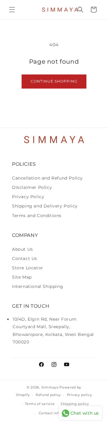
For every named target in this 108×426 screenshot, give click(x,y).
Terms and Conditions (37, 215)
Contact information (57, 413)
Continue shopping (54, 81)
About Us (22, 249)
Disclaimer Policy (32, 187)
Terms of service (40, 404)
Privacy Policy (28, 196)
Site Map (22, 277)
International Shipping (37, 286)
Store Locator (27, 267)
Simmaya (49, 387)
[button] (12, 9)
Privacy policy (79, 395)
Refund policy (48, 395)
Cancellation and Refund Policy (47, 178)
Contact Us (24, 258)
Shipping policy (75, 404)
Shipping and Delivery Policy (45, 206)
